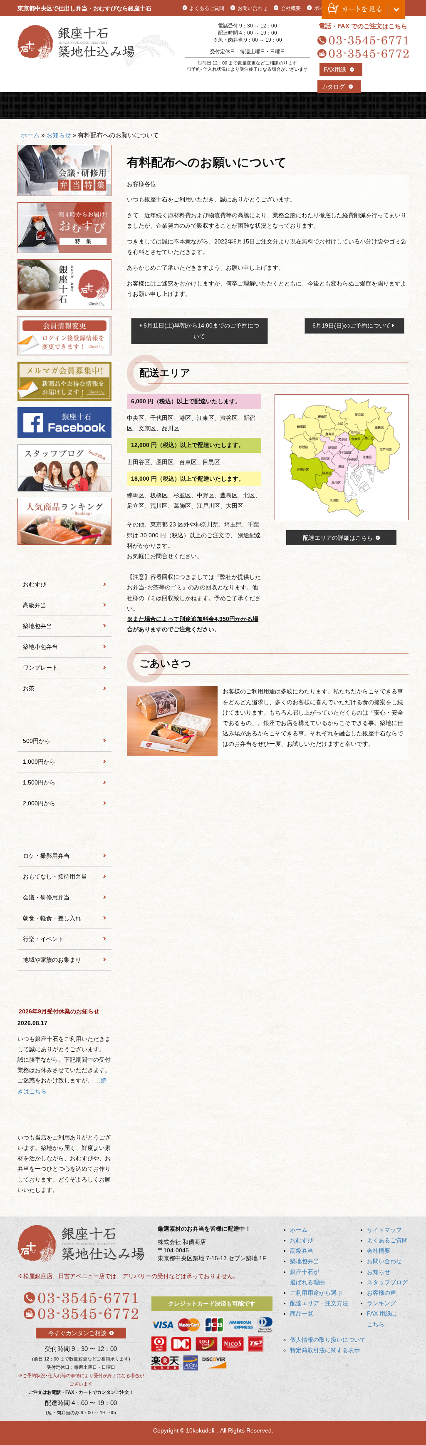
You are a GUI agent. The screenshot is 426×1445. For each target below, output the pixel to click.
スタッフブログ (387, 1282)
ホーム (30, 135)
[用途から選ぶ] (64, 834)
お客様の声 (381, 1292)
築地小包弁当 (40, 646)
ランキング (381, 1303)
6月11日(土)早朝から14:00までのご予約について (201, 330)
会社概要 (291, 8)
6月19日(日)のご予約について (351, 325)
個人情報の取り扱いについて (328, 1339)
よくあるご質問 (206, 8)
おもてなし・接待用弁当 (55, 876)
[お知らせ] (64, 990)
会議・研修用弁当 (46, 897)
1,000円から (39, 761)
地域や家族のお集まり (52, 959)
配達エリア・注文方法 (335, 105)
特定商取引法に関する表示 (325, 1350)
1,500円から (39, 782)
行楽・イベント (43, 939)
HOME (42, 105)
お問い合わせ (252, 8)
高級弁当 (139, 105)
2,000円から (39, 803)
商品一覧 (384, 105)
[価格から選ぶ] (64, 719)
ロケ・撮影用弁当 (46, 855)
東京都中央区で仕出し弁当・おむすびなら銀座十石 (84, 8)
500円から (36, 740)
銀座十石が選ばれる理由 (237, 105)
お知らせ (58, 135)
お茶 (29, 688)
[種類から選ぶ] (64, 562)
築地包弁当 (188, 105)
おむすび (91, 105)
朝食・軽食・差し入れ (52, 918)
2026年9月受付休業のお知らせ (59, 1011)
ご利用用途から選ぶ (286, 105)
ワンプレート (40, 667)
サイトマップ (384, 1230)
